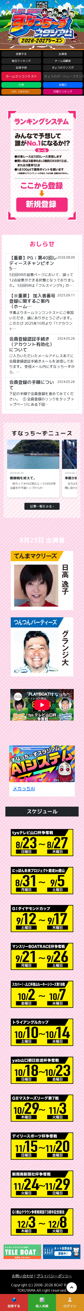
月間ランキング (62, 91)
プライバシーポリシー (54, 1276)
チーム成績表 (63, 61)
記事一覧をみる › (42, 506)
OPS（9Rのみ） (21, 91)
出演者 (63, 54)
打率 (21, 85)
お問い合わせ (22, 1276)
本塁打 (63, 85)
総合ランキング (21, 61)
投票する (21, 54)
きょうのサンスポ (62, 67)
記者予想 (21, 67)
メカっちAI (24, 788)
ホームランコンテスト (21, 76)
